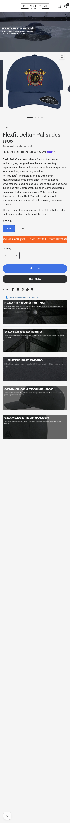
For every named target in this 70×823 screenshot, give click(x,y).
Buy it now (35, 279)
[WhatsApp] (27, 289)
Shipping (7, 146)
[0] (64, 6)
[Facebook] (13, 289)
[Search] (59, 6)
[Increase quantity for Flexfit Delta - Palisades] (16, 255)
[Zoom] (61, 56)
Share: (6, 289)
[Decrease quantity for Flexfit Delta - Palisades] (5, 255)
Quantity (7, 248)
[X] (18, 289)
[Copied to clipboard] (32, 289)
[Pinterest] (23, 289)
